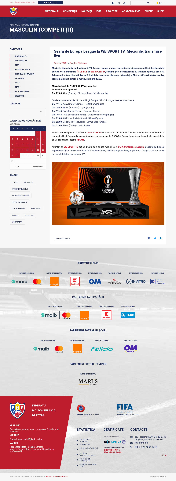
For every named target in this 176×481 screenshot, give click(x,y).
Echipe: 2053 (85, 445)
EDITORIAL (20, 78)
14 (33, 144)
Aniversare (36, 209)
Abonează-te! (50, 3)
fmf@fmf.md (141, 442)
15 (38, 144)
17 (12, 150)
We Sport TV (17, 222)
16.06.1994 (134, 414)
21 (33, 150)
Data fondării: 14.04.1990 (85, 440)
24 (12, 156)
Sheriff (15, 215)
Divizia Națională (19, 202)
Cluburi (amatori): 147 (88, 449)
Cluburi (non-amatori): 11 (85, 460)
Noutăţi (24, 25)
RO (160, 3)
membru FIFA (122, 414)
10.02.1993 (94, 414)
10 (12, 144)
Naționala (28, 182)
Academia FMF (22, 91)
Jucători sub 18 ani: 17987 (88, 465)
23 (43, 150)
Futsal (15, 182)
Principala (14, 25)
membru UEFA (82, 414)
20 (27, 150)
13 (27, 144)
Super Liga (28, 215)
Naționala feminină (20, 196)
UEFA (17, 83)
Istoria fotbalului (20, 189)
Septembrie (38, 167)
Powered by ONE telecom (158, 477)
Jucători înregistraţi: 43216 (87, 454)
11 (17, 144)
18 (17, 150)
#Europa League (63, 238)
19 (23, 150)
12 (23, 144)
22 (38, 150)
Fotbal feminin (18, 209)
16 (43, 144)
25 (17, 156)
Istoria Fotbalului (24, 74)
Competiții (34, 25)
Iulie (17, 167)
